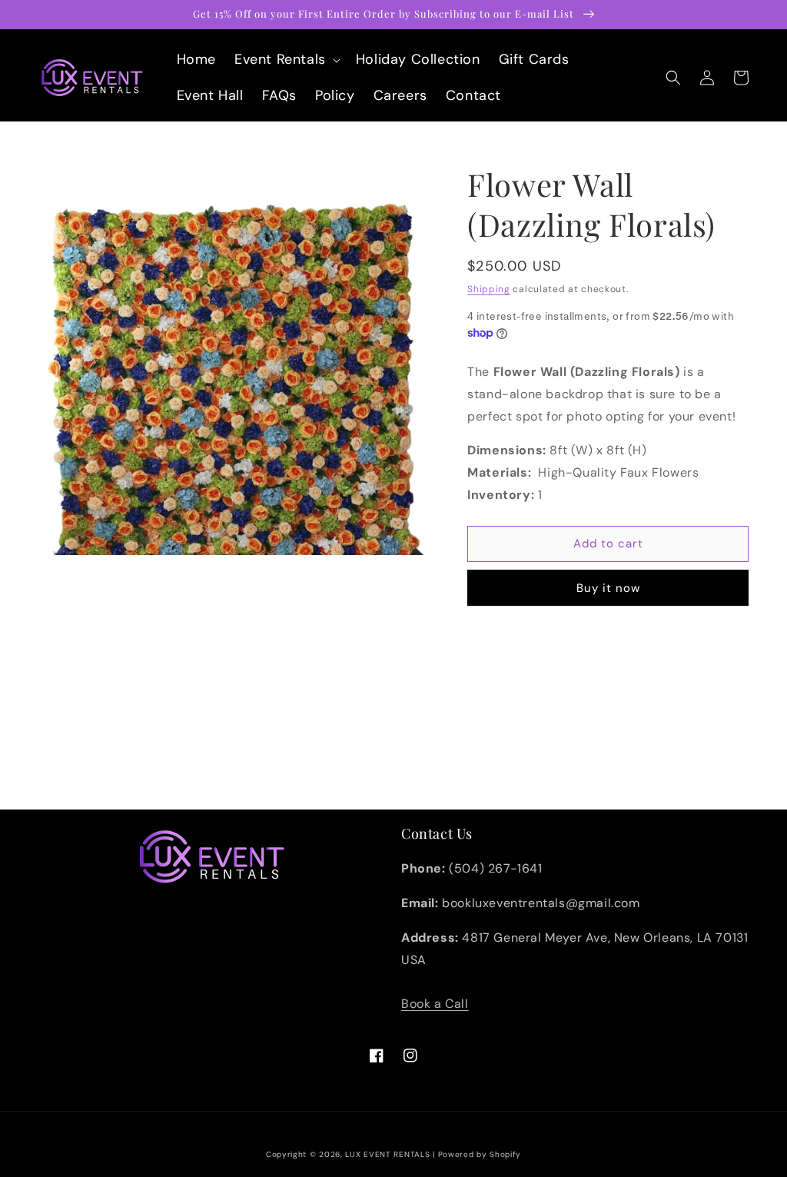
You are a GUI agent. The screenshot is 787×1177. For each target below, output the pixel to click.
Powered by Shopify (480, 1154)
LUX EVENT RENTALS (387, 1154)
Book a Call (435, 1004)
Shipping (488, 289)
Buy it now (608, 588)
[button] (286, 60)
